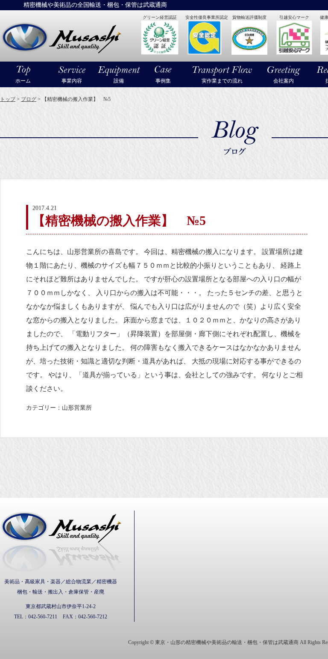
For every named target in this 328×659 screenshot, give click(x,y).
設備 (119, 81)
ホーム (23, 81)
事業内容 (72, 81)
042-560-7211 (42, 617)
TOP (300, 636)
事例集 (163, 81)
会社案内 (283, 81)
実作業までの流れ (222, 81)
